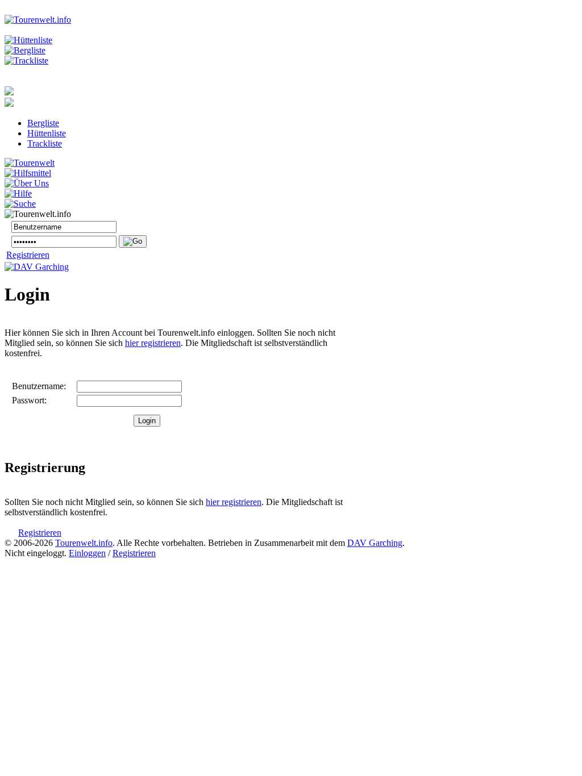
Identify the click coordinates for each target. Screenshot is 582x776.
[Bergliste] (25, 50)
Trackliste (44, 143)
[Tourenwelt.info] (38, 19)
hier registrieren (153, 343)
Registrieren (27, 255)
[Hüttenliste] (28, 40)
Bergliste (43, 123)
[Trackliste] (26, 60)
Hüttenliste (46, 133)
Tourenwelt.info (84, 543)
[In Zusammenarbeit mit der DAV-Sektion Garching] (37, 267)
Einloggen (87, 553)
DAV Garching (374, 543)
